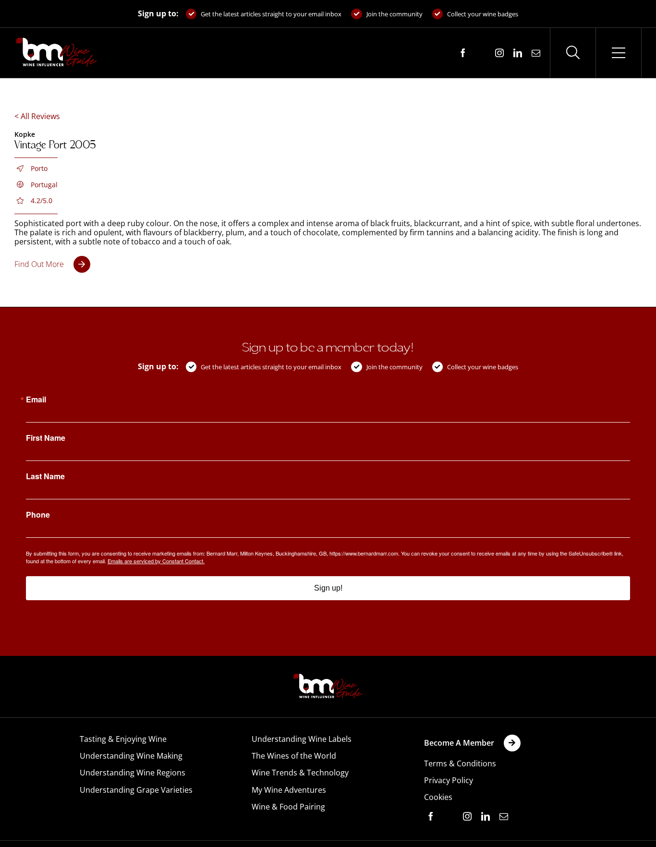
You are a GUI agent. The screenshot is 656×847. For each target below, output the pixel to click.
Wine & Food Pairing (288, 806)
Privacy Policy (448, 780)
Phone (38, 515)
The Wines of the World (294, 755)
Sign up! (328, 588)
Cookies (438, 797)
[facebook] (463, 53)
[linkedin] (517, 53)
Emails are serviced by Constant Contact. (156, 561)
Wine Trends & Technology (300, 772)
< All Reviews (37, 116)
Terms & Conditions (460, 763)
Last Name (45, 476)
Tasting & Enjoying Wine (123, 739)
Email (36, 399)
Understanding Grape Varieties (136, 790)
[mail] (536, 53)
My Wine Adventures (289, 790)
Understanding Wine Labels (302, 739)
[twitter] (481, 53)
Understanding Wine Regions (132, 772)
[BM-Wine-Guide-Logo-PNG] (328, 676)
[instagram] (499, 53)
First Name (45, 438)
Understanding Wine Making (131, 755)
